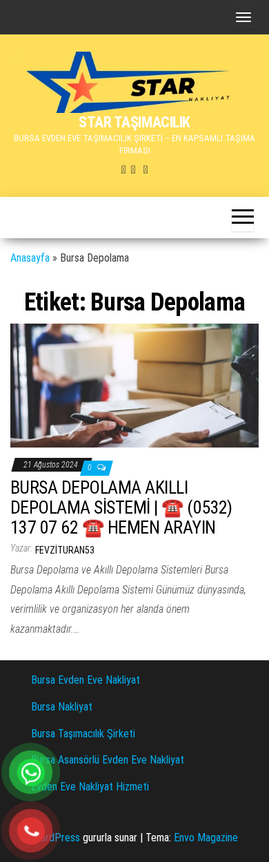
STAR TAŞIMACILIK (134, 122)
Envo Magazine (206, 837)
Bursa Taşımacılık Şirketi (83, 733)
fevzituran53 (64, 550)
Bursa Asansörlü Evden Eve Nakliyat (107, 759)
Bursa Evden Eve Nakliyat (85, 679)
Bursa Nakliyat (61, 706)
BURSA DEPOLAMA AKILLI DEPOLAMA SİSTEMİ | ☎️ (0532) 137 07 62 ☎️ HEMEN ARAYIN (121, 507)
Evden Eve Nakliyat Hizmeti (90, 786)
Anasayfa (30, 257)
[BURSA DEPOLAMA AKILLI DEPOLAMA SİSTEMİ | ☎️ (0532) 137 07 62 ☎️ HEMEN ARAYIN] (134, 384)
